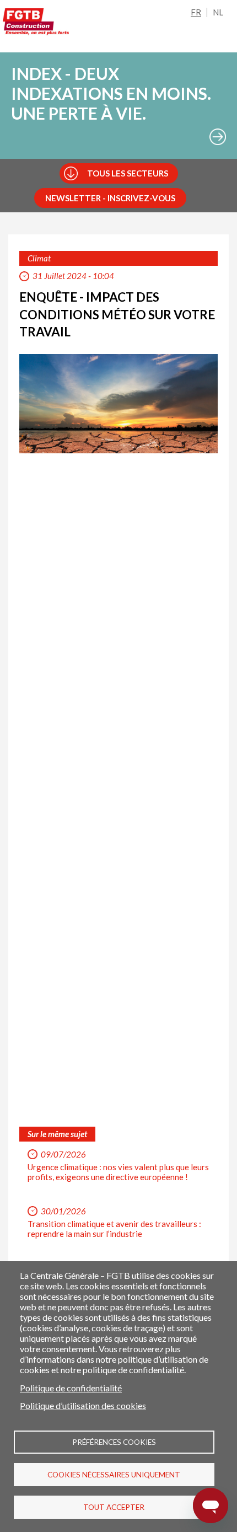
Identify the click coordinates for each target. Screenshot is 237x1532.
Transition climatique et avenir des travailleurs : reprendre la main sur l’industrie (114, 1229)
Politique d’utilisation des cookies (83, 1405)
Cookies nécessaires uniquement (113, 1474)
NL (218, 12)
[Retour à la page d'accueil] (36, 23)
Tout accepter (113, 1507)
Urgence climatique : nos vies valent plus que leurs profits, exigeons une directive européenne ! (118, 1172)
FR (196, 12)
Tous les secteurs (127, 173)
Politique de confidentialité (71, 1388)
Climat (39, 258)
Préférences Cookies (114, 1442)
